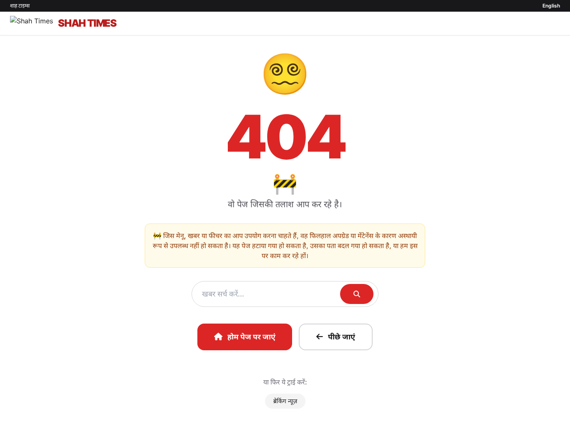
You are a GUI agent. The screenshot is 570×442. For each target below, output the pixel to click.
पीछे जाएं (341, 336)
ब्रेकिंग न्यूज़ (285, 400)
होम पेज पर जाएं (251, 336)
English (551, 6)
